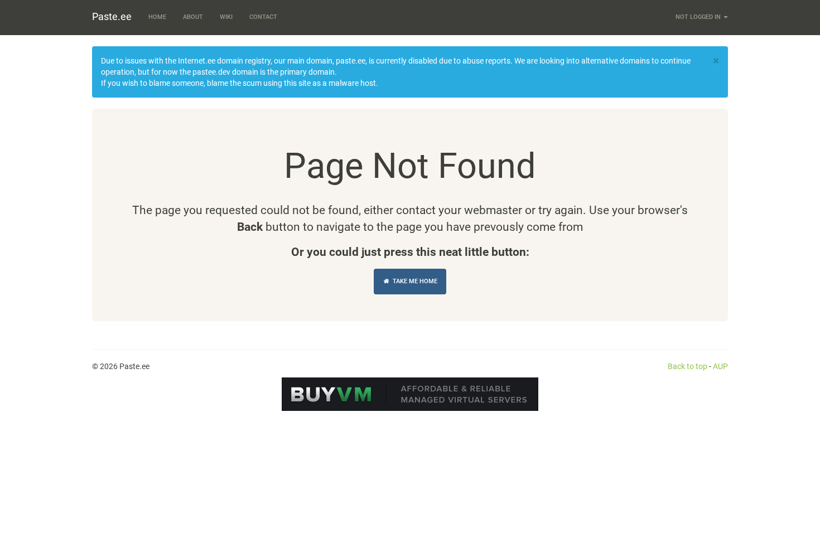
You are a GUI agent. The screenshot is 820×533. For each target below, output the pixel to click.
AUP (720, 366)
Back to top (687, 366)
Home (157, 17)
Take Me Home (414, 281)
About (193, 17)
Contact (263, 17)
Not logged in (699, 17)
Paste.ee (112, 16)
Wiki (226, 17)
